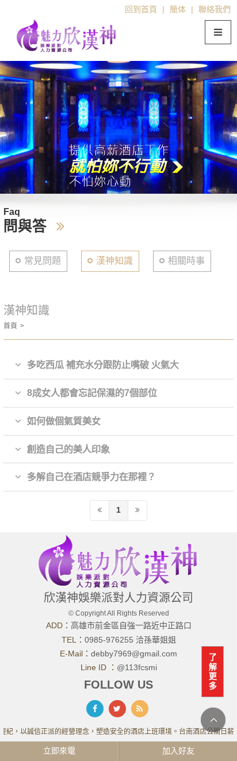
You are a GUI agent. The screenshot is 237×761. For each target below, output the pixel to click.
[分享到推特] (117, 708)
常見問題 (42, 261)
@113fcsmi (137, 667)
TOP (213, 720)
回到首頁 (141, 9)
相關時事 (186, 261)
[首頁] (66, 35)
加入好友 (178, 750)
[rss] (139, 708)
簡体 (178, 9)
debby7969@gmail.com (134, 653)
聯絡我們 (214, 9)
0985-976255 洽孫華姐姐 (130, 639)
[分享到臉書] (95, 708)
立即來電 (59, 750)
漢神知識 (114, 261)
